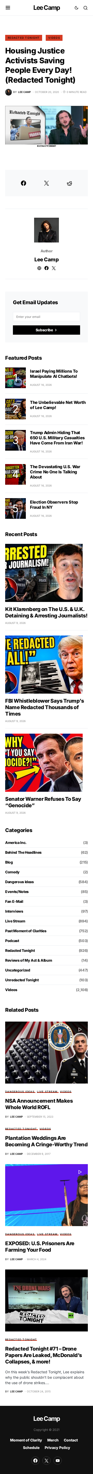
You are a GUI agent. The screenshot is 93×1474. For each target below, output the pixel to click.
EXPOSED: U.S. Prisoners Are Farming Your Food (39, 1246)
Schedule (31, 1447)
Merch (53, 1440)
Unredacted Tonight (22, 980)
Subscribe (44, 330)
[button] (8, 8)
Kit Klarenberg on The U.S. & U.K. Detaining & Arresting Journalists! (46, 612)
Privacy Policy (57, 1447)
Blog (9, 862)
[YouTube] (57, 1460)
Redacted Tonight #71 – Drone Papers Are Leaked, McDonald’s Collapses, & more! (43, 1355)
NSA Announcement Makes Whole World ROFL (39, 1104)
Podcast (12, 940)
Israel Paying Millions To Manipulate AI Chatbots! (54, 373)
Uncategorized (17, 970)
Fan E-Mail (14, 901)
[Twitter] (46, 1460)
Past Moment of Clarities (26, 931)
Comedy (12, 872)
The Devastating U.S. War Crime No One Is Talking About (55, 472)
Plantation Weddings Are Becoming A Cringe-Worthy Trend (46, 1141)
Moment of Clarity (26, 1440)
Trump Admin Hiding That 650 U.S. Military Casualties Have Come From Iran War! (57, 437)
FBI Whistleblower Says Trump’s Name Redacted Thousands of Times (44, 707)
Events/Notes (17, 891)
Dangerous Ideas (19, 882)
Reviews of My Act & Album (28, 960)
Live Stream (15, 921)
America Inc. (16, 842)
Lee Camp (46, 7)
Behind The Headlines (23, 852)
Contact (71, 1440)
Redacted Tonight (24, 37)
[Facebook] (35, 1460)
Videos (54, 37)
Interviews (14, 911)
